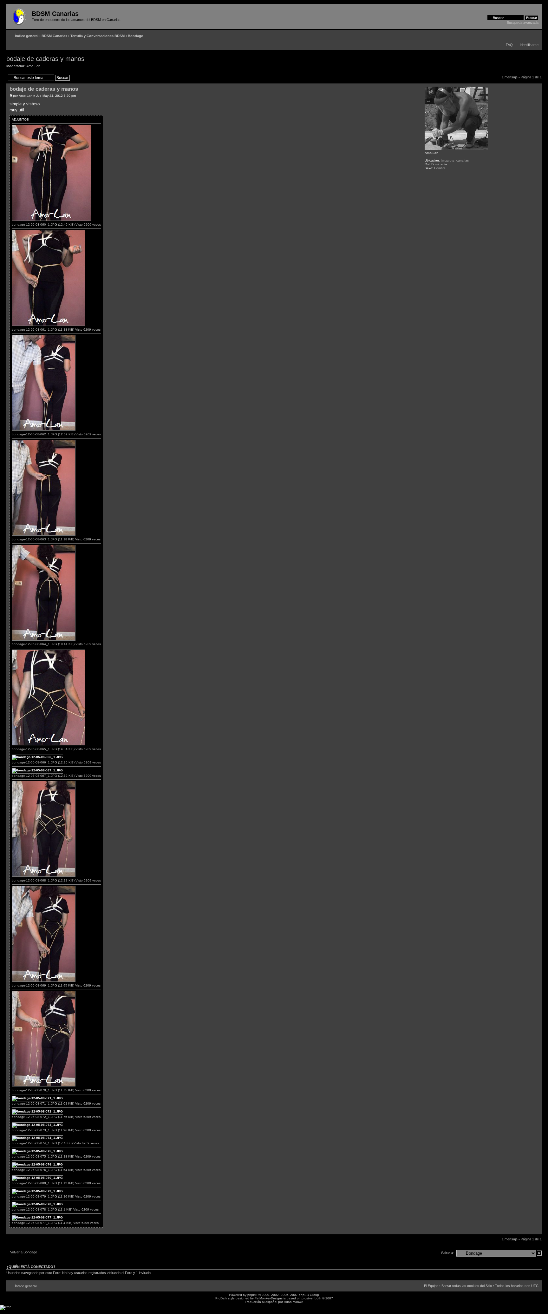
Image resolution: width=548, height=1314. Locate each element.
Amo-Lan (33, 66)
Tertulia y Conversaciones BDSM (97, 36)
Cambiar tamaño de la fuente (533, 34)
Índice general (26, 36)
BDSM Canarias (54, 36)
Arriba (536, 1231)
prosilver (308, 1298)
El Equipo (431, 1286)
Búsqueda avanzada (522, 22)
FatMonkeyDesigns (269, 1298)
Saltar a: (447, 1253)
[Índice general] (20, 15)
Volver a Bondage (23, 1252)
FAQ (509, 45)
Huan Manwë (293, 1302)
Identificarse (529, 45)
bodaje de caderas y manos (45, 58)
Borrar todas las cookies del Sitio (466, 1286)
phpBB (252, 1295)
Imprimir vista (524, 34)
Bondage (135, 36)
